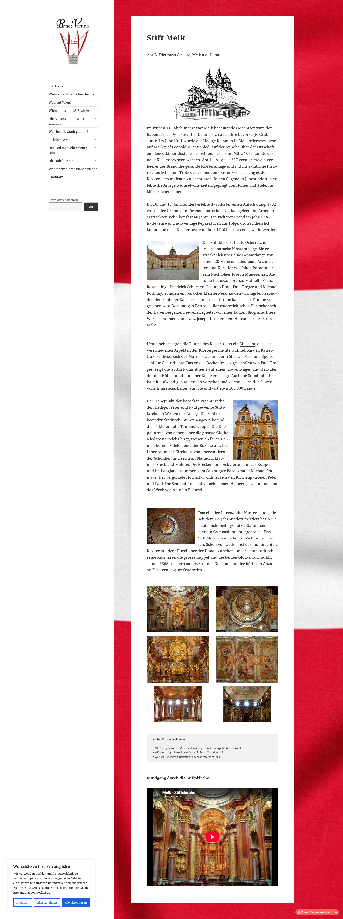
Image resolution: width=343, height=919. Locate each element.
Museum (247, 343)
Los (91, 206)
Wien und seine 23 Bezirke (69, 110)
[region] (51, 885)
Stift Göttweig (163, 752)
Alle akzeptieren (76, 902)
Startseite (56, 86)
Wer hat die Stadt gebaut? (68, 131)
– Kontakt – (57, 177)
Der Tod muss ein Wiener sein (68, 150)
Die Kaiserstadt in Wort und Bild (66, 121)
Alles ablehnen (47, 902)
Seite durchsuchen (63, 200)
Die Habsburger (61, 161)
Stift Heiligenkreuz (166, 748)
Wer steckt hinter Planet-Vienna (73, 169)
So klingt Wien (60, 140)
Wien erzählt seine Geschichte (71, 94)
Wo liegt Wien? (60, 102)
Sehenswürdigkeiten (177, 757)
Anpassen (22, 902)
